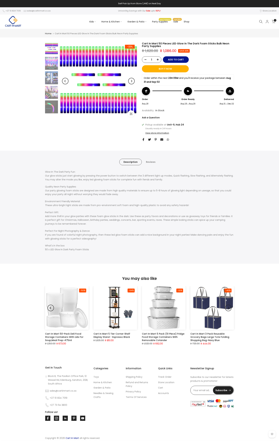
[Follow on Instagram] (56, 418)
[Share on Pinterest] (155, 139)
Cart (160, 387)
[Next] (131, 81)
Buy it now (165, 68)
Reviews (150, 162)
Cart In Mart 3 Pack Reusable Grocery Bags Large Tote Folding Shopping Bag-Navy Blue (209, 337)
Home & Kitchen (110, 21)
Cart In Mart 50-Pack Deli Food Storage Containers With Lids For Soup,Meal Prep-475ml (64, 337)
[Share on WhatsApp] (167, 139)
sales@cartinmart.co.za (39, 10)
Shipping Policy (134, 377)
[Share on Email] (161, 139)
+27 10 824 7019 (13, 10)
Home (48, 33)
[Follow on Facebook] (48, 418)
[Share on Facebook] (143, 139)
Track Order (164, 377)
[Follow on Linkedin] (65, 418)
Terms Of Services (136, 397)
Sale (177, 21)
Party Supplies (161, 21)
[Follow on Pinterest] (74, 418)
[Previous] (65, 81)
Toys (96, 377)
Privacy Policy (133, 391)
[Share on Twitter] (149, 139)
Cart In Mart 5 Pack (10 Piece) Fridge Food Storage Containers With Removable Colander (163, 337)
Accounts (163, 393)
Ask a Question (151, 117)
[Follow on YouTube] (82, 418)
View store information (157, 133)
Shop (186, 21)
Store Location (270, 10)
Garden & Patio (136, 21)
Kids (91, 21)
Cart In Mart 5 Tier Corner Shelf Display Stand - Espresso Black (111, 335)
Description (131, 162)
